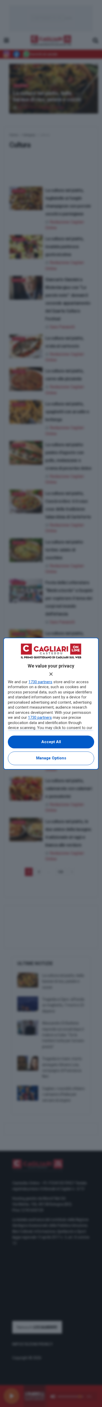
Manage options (51, 758)
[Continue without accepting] (51, 674)
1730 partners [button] (40, 682)
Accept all (51, 741)
